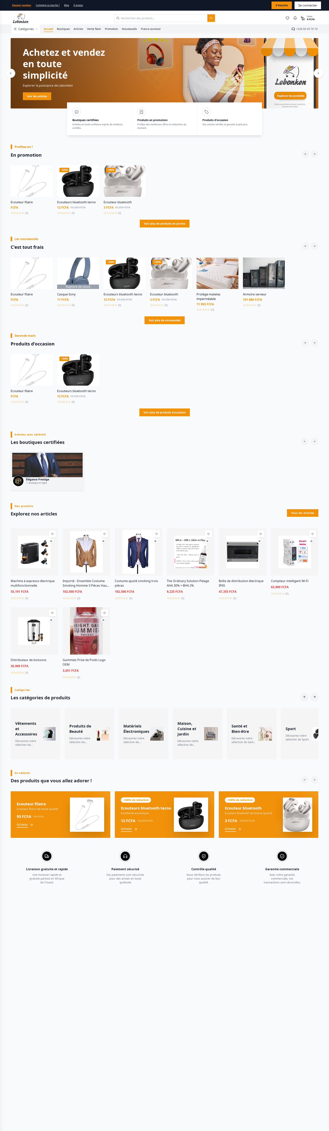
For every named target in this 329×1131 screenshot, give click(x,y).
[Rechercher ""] (211, 18)
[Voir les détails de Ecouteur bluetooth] (139, 179)
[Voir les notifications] (295, 18)
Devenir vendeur (21, 5)
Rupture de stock (78, 287)
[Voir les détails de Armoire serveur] (279, 271)
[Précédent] (10, 73)
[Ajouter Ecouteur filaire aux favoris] (46, 171)
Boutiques (63, 29)
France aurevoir (151, 29)
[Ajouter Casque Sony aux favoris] (93, 263)
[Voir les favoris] (287, 18)
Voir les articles (37, 96)
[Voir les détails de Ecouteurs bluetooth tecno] (93, 179)
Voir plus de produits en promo (164, 223)
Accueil (48, 29)
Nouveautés (129, 29)
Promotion (111, 29)
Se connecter (307, 5)
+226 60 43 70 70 (307, 29)
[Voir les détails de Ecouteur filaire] (46, 179)
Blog (66, 5)
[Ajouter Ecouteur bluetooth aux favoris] (139, 171)
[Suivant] (318, 73)
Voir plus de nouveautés (164, 320)
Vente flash (94, 29)
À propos (78, 5)
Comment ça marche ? (48, 5)
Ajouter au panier (31, 194)
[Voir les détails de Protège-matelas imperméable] (232, 271)
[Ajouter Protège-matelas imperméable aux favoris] (232, 263)
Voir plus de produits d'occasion (165, 412)
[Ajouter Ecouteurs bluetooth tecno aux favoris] (93, 171)
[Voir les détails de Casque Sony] (93, 271)
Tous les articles (302, 513)
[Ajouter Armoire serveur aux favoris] (279, 263)
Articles (78, 29)
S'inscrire (282, 5)
